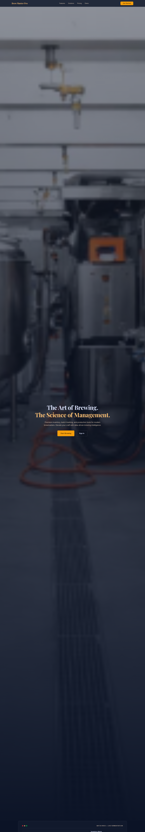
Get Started (127, 3)
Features (62, 3)
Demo (87, 3)
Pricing (79, 3)
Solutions (71, 3)
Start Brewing (66, 433)
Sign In (81, 433)
